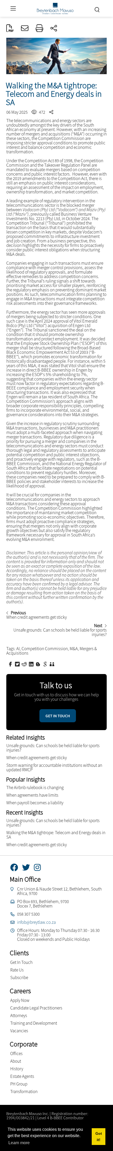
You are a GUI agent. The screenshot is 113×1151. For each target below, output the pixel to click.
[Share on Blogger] (38, 663)
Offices (16, 1053)
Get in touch (57, 715)
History (16, 1069)
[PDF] (10, 28)
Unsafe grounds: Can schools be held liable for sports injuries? (53, 748)
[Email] (24, 28)
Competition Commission (45, 648)
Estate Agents (22, 1076)
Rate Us (17, 970)
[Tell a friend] (52, 663)
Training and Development (33, 1023)
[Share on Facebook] (11, 663)
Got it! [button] (98, 1136)
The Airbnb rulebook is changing (35, 787)
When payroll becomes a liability (34, 803)
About (15, 1061)
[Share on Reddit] (25, 663)
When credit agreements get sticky (36, 758)
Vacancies (19, 1031)
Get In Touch (21, 962)
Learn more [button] (19, 1143)
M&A (74, 648)
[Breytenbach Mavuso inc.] (55, 8)
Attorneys (18, 1015)
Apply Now (19, 1000)
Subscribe (19, 977)
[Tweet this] (18, 663)
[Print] (39, 28)
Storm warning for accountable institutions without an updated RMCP (54, 767)
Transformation (24, 1091)
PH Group (18, 1084)
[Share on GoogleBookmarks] (46, 663)
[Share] (53, 28)
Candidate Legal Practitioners (36, 1008)
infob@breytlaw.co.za (36, 922)
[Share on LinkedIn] (32, 663)
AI (18, 648)
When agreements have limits (32, 795)
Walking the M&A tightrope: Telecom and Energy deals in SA (55, 835)
